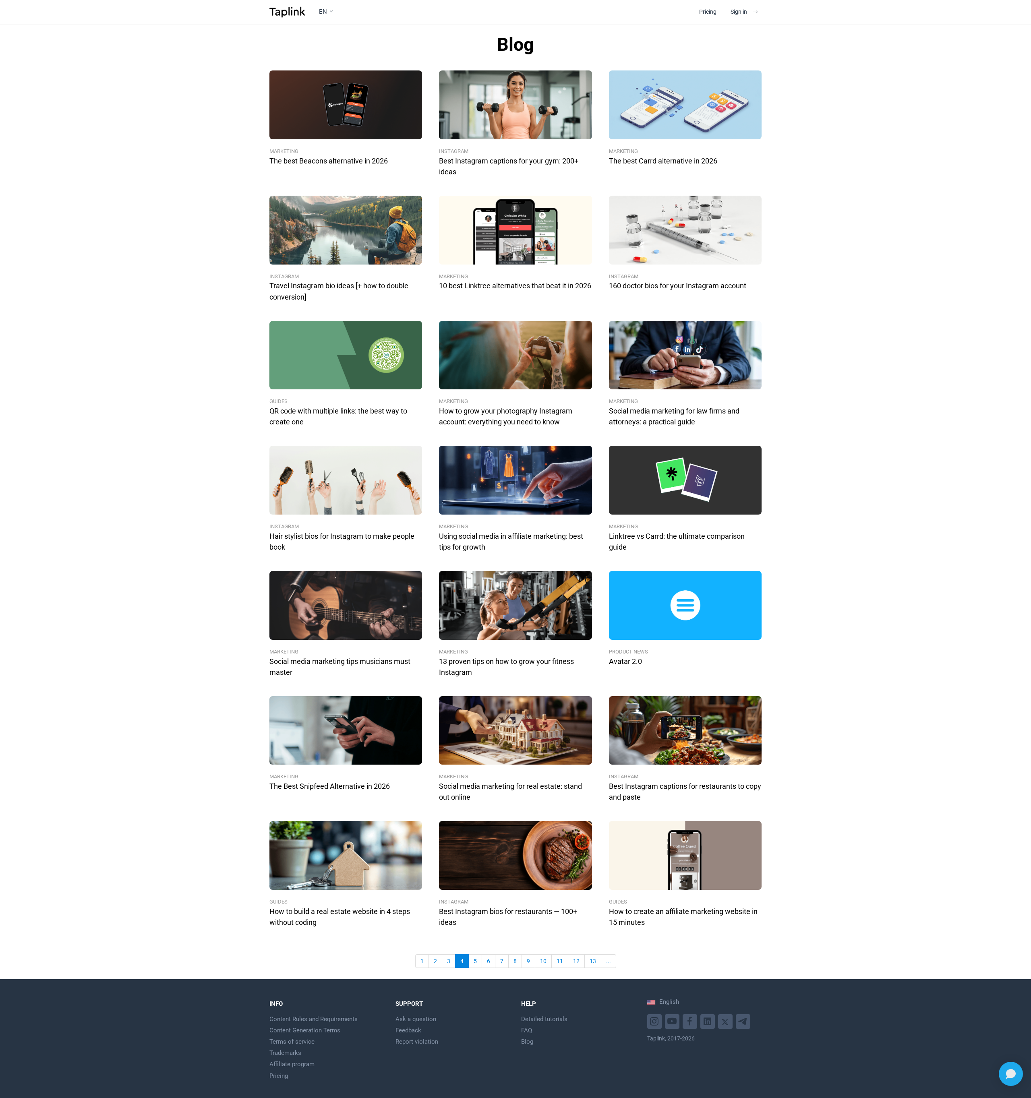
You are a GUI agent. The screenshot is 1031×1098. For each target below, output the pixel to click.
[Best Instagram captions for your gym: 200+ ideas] (515, 104)
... (608, 961)
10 (543, 961)
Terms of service (292, 1041)
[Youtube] (655, 1020)
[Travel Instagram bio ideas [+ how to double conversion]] (345, 230)
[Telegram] (744, 1020)
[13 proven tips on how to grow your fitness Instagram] (515, 605)
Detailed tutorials (544, 1019)
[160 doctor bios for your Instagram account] (685, 230)
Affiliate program (292, 1064)
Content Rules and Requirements (313, 1019)
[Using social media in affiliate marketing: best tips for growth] (515, 480)
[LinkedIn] (708, 1020)
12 (576, 961)
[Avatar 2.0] (685, 605)
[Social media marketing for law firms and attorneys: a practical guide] (685, 355)
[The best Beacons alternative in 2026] (345, 104)
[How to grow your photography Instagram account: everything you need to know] (515, 355)
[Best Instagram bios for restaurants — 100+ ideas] (515, 855)
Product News (628, 652)
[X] (726, 1020)
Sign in (739, 11)
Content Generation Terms (304, 1030)
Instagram (453, 151)
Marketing (283, 151)
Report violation (416, 1041)
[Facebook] (691, 1020)
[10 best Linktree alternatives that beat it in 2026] (515, 230)
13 (593, 961)
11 (560, 961)
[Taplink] (287, 12)
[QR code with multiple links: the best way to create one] (345, 355)
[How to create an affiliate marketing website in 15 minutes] (685, 855)
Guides (278, 401)
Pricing (707, 11)
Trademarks (285, 1053)
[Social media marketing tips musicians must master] (345, 605)
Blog (527, 1041)
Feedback (408, 1030)
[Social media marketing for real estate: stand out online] (515, 730)
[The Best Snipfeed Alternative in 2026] (345, 730)
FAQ (526, 1030)
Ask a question (415, 1019)
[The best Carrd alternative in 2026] (685, 104)
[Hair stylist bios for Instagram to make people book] (345, 480)
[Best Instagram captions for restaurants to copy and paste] (685, 730)
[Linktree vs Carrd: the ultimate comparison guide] (685, 480)
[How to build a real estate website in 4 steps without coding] (345, 855)
